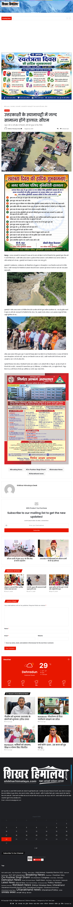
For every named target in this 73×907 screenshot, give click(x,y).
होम (16, 903)
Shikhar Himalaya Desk (14, 128)
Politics (51, 883)
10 (6, 831)
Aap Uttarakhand (16, 872)
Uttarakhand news (37, 474)
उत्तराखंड (12, 106)
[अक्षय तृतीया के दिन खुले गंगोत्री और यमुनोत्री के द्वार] (59, 579)
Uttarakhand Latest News (8, 890)
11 (16, 831)
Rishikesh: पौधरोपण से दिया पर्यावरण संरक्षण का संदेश (50, 718)
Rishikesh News (22, 885)
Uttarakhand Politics (50, 890)
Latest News (8, 882)
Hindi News (49, 880)
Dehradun (60, 877)
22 (56, 835)
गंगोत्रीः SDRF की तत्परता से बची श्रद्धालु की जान (36, 588)
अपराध (41, 903)
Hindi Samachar (57, 880)
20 (36, 835)
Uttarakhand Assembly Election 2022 (13, 887)
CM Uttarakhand (35, 877)
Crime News (53, 877)
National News (20, 883)
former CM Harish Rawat (28, 880)
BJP (10, 875)
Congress (45, 878)
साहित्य (56, 903)
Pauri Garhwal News (31, 883)
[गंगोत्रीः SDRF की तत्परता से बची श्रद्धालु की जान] (36, 579)
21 (46, 835)
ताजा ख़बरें (18, 892)
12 (26, 831)
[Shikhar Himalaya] (10, 4)
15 (56, 831)
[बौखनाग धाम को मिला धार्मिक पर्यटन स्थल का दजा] (14, 579)
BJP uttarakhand (19, 875)
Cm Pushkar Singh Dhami (36, 469)
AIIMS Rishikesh (40, 872)
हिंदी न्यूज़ (24, 892)
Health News (40, 880)
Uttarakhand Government (51, 887)
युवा (59, 903)
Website (40, 635)
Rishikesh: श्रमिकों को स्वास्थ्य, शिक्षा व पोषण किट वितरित (17, 746)
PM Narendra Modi (42, 883)
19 (26, 835)
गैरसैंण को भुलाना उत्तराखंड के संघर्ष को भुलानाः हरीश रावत (17, 718)
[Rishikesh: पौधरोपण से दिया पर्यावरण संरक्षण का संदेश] (53, 705)
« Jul (35, 848)
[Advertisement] (36, 37)
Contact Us (67, 903)
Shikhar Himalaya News (42, 885)
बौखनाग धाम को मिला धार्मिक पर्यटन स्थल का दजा (13, 588)
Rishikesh (58, 883)
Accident (24, 872)
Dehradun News (56, 469)
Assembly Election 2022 (54, 872)
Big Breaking (4, 875)
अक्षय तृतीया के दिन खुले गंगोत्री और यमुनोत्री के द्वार (58, 588)
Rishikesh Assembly (6, 885)
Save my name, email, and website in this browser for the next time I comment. (30, 643)
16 (66, 831)
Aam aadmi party (6, 872)
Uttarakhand (58, 885)
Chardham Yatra (58, 875)
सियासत (31, 903)
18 (16, 835)
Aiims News (31, 872)
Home (7, 106)
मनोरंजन (46, 903)
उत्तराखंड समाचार (8, 892)
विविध (62, 903)
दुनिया (27, 903)
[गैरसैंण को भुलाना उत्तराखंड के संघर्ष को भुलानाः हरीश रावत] (19, 705)
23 (66, 835)
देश (24, 903)
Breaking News (16, 469)
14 (46, 831)
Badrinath (66, 872)
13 (36, 831)
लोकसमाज (51, 903)
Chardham (49, 875)
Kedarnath (64, 880)
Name (6, 628)
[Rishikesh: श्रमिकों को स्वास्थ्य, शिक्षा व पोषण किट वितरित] (19, 734)
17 (6, 835)
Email (6, 635)
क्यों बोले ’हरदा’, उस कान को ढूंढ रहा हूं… (52, 746)
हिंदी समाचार (29, 892)
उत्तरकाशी (18, 106)
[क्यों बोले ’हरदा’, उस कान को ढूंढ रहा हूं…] (53, 734)
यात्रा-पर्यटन (36, 903)
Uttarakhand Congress (35, 887)
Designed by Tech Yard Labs (45, 900)
